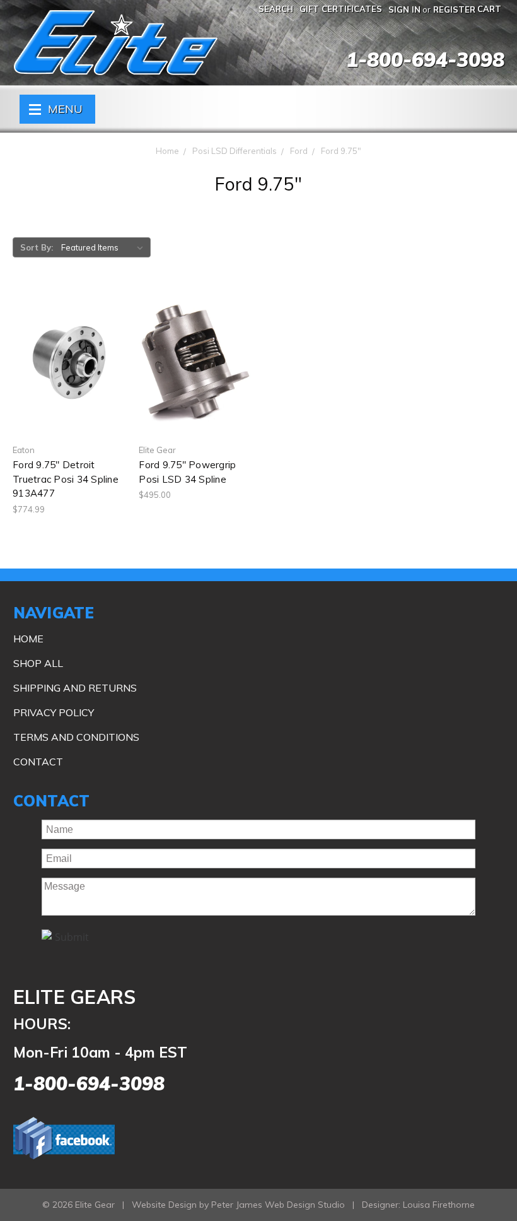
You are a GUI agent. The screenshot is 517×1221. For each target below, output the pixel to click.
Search (275, 9)
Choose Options (195, 385)
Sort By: (36, 247)
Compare (65, 363)
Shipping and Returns (75, 687)
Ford (299, 151)
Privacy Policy (53, 712)
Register (454, 9)
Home (167, 151)
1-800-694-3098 (425, 59)
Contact (38, 761)
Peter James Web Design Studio (278, 1204)
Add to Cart (69, 385)
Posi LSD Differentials (234, 151)
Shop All (38, 663)
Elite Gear (115, 42)
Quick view (69, 340)
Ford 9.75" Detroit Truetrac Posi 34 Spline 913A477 (66, 479)
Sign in (404, 9)
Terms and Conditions (76, 737)
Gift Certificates (340, 9)
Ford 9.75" (341, 151)
